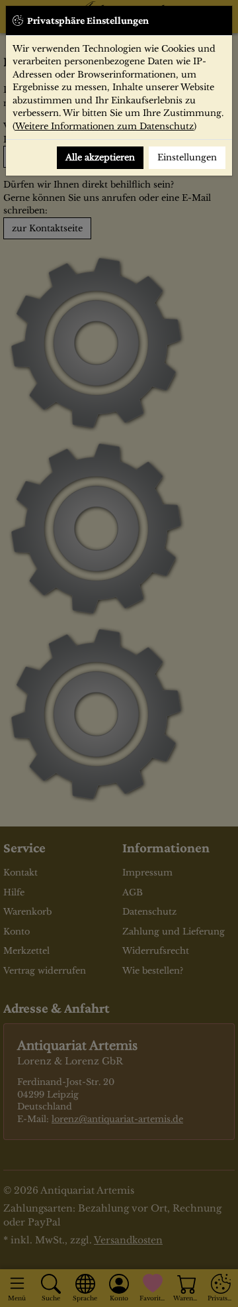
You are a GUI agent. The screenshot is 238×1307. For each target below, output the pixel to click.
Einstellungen (187, 157)
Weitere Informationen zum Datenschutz (104, 126)
